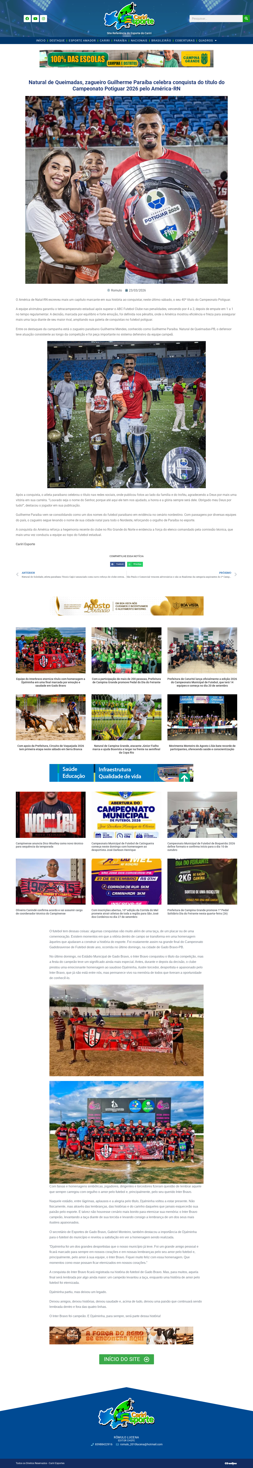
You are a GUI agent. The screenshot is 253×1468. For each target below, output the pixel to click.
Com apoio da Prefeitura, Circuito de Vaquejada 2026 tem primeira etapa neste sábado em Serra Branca (50, 747)
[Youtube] (35, 18)
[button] (117, 564)
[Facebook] (27, 18)
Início (41, 40)
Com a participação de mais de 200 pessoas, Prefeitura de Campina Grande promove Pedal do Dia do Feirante (126, 680)
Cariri (105, 40)
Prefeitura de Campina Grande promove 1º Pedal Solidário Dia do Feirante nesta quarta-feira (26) (198, 912)
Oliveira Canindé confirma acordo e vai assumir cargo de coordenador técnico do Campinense (49, 912)
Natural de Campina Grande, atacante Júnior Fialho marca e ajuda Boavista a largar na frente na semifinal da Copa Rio (126, 749)
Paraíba (120, 40)
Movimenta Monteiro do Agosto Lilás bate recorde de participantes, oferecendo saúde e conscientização (202, 747)
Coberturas (185, 40)
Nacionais (139, 40)
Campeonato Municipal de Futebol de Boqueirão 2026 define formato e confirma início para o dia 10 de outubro (201, 847)
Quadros (206, 40)
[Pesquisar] (246, 18)
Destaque (57, 40)
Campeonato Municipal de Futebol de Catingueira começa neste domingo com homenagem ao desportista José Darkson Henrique (123, 847)
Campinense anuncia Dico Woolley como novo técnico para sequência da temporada (49, 845)
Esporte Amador (82, 40)
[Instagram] (43, 18)
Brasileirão (161, 40)
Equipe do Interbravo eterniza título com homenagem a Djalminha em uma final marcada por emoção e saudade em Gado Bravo (50, 682)
